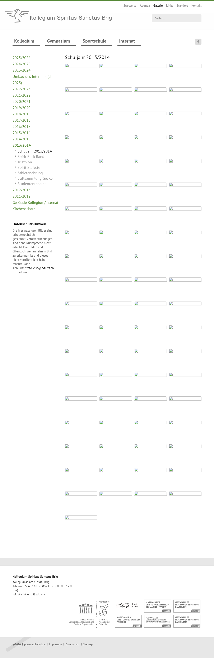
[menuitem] (130, 6)
